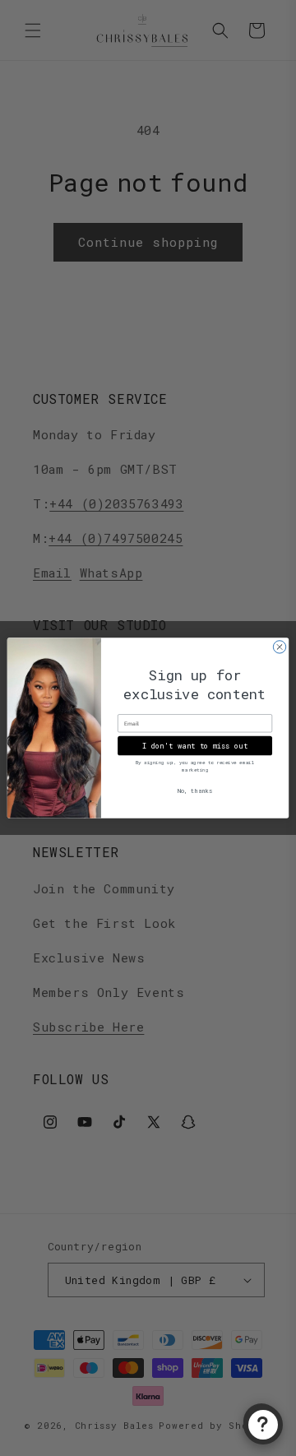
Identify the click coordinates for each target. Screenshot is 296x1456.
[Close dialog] (279, 647)
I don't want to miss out (194, 745)
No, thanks (195, 790)
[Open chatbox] (263, 1424)
